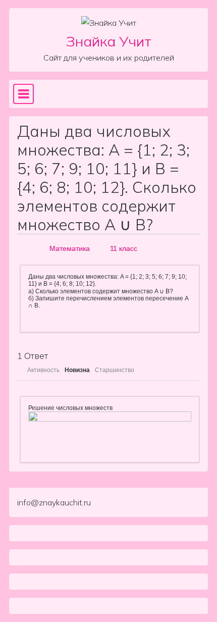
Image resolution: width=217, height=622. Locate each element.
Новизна (77, 370)
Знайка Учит (108, 41)
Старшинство (114, 370)
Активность (43, 370)
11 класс (123, 248)
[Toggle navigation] (23, 94)
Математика (69, 248)
